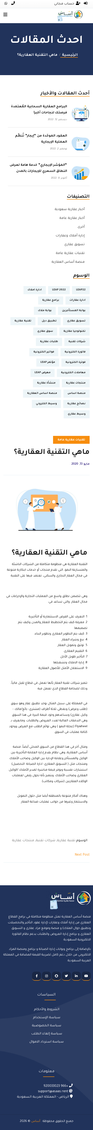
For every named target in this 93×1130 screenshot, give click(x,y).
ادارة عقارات (78, 300)
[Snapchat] (56, 976)
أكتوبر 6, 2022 (59, 178)
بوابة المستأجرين (74, 310)
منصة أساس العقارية (68, 262)
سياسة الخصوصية (46, 1026)
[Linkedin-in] (76, 976)
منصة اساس (76, 393)
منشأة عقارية (46, 383)
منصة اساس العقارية (42, 393)
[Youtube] (86, 976)
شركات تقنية (77, 341)
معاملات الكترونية (73, 372)
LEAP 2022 (59, 290)
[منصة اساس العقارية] (70, 16)
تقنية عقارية (22, 321)
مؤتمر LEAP (47, 362)
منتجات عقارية (76, 383)
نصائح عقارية (76, 403)
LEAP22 (81, 290)
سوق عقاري (45, 331)
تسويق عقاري (74, 245)
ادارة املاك (35, 290)
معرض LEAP (43, 372)
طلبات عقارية (49, 341)
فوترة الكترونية (75, 362)
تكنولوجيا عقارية (74, 331)
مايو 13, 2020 (80, 464)
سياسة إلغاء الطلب (46, 1034)
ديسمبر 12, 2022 (57, 119)
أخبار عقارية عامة (72, 218)
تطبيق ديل (49, 321)
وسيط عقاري (77, 414)
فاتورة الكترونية (75, 352)
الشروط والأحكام (46, 1009)
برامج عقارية (50, 300)
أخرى (81, 227)
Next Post (82, 855)
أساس (35, 1121)
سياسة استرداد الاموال (46, 1042)
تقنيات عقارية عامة (70, 253)
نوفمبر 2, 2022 (58, 149)
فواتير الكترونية (43, 352)
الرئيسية (69, 55)
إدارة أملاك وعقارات (70, 236)
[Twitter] (66, 976)
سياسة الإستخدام (46, 1018)
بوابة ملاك (45, 310)
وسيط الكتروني (46, 403)
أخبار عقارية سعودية (70, 209)
